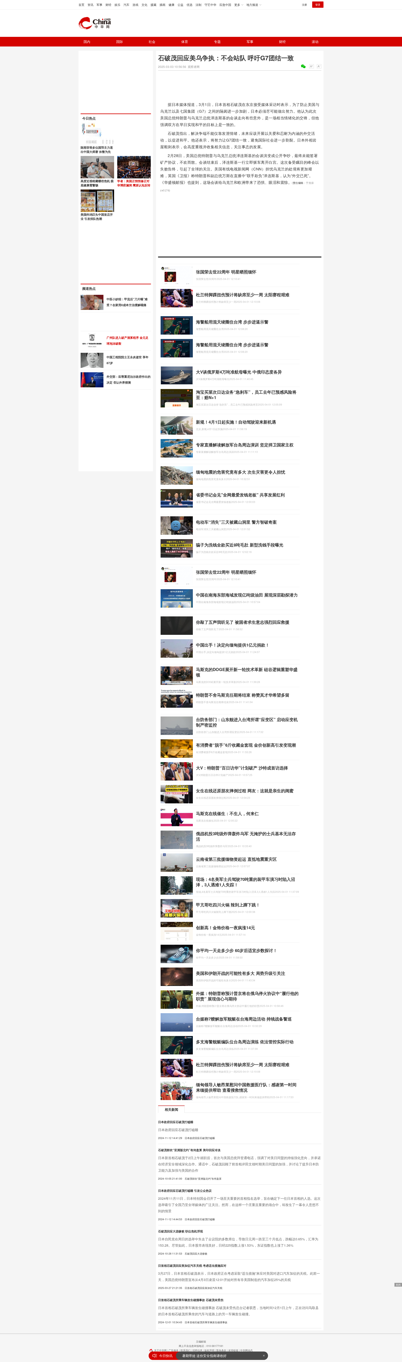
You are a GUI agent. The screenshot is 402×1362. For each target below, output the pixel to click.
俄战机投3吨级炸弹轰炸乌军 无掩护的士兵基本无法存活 (246, 836)
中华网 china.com (96, 23)
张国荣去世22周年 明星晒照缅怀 (226, 272)
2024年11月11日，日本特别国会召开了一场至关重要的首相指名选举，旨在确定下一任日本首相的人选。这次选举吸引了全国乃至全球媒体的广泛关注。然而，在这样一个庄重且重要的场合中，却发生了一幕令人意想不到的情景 (239, 1204)
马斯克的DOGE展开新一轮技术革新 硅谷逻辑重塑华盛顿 (247, 672)
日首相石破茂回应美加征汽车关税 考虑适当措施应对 (192, 1265)
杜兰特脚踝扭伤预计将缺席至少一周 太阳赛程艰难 (242, 294)
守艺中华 (210, 5)
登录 (317, 4)
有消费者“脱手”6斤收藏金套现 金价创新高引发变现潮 (246, 745)
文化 (144, 5)
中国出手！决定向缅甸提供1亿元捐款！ (232, 645)
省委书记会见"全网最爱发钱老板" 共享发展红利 (240, 495)
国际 (119, 41)
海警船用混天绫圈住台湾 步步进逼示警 (232, 322)
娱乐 (117, 5)
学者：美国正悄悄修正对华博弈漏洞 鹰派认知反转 (133, 183)
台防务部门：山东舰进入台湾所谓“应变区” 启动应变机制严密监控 (247, 722)
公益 (180, 5)
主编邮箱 (201, 1341)
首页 (81, 5)
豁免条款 (221, 1350)
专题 (217, 41)
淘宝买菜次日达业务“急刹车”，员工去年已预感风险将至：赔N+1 (246, 394)
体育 (184, 41)
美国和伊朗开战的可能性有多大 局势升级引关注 (240, 973)
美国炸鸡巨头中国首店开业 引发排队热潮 (97, 216)
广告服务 (174, 1350)
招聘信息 (197, 1350)
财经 (108, 5)
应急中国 (225, 5)
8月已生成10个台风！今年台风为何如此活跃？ (216, 1355)
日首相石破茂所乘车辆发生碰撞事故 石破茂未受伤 (190, 1300)
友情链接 (233, 1350)
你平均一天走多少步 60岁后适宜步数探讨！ (236, 950)
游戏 (135, 5)
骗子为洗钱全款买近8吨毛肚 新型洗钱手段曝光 (239, 545)
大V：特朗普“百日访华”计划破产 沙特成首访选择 (242, 768)
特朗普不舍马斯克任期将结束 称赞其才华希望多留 (242, 695)
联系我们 (185, 1350)
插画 (162, 5)
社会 (152, 41)
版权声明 (209, 1350)
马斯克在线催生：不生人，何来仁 (227, 813)
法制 (198, 5)
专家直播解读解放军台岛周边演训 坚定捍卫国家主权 (245, 445)
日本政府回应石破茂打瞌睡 (175, 1122)
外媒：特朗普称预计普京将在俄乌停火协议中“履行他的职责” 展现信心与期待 (247, 996)
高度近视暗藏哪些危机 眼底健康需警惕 (97, 183)
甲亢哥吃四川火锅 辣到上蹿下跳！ (228, 905)
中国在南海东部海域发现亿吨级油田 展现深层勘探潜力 (247, 595)
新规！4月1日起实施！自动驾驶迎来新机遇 (236, 422)
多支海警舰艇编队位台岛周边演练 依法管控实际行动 (245, 1042)
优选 (189, 5)
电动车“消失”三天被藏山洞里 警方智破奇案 (236, 522)
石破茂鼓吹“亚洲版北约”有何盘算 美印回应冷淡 (189, 1150)
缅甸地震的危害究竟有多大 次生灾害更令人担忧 (240, 472)
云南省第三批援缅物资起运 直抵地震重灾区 (236, 859)
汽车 (126, 5)
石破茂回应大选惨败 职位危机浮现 (180, 1231)
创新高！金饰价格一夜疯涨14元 (225, 927)
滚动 (315, 41)
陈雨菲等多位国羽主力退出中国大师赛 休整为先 (97, 149)
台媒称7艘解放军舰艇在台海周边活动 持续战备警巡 (244, 1019)
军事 (99, 5)
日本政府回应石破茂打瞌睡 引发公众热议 (185, 1190)
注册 (304, 4)
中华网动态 (246, 1350)
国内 (87, 41)
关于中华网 (160, 1350)
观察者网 (194, 66)
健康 (171, 5)
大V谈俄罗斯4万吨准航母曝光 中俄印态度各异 (239, 372)
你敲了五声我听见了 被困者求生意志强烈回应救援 (242, 622)
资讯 (90, 5)
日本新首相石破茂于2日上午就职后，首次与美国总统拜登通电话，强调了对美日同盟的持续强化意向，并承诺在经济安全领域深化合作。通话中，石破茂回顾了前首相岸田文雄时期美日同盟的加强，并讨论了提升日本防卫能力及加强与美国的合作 (239, 1164)
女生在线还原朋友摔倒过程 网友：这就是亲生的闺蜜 (245, 790)
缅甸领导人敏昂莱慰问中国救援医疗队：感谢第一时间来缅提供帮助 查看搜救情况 (246, 1087)
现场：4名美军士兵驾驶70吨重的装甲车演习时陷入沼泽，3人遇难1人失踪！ (245, 882)
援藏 (153, 5)
